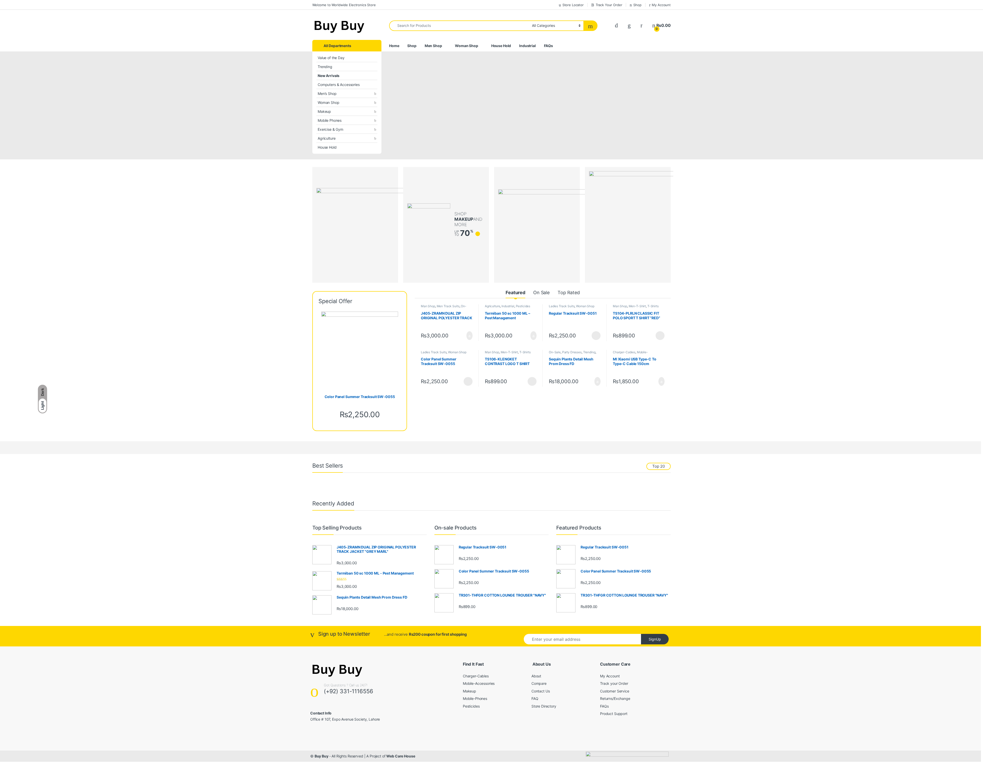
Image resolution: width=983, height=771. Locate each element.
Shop (637, 5)
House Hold (327, 147)
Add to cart (469, 335)
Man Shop (428, 306)
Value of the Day (331, 58)
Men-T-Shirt (637, 306)
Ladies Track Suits (561, 306)
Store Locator (573, 5)
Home (394, 45)
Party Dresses (572, 352)
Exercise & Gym (330, 129)
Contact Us (540, 691)
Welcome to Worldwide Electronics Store (344, 5)
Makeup (324, 111)
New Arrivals (328, 75)
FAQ (534, 698)
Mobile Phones (329, 120)
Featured (515, 292)
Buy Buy (322, 756)
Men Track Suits (448, 306)
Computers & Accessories (339, 84)
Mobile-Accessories (479, 683)
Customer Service (614, 691)
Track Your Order (609, 5)
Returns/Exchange (615, 698)
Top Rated (569, 292)
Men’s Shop (327, 93)
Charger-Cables (624, 352)
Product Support (613, 713)
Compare (539, 683)
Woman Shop (328, 102)
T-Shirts (653, 306)
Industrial (527, 45)
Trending (325, 66)
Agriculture (326, 138)
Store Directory (543, 706)
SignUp (655, 639)
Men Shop (433, 45)
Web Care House (400, 756)
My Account (661, 5)
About (536, 676)
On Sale (541, 292)
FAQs (548, 45)
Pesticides (523, 306)
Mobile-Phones (475, 698)
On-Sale (555, 352)
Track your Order (614, 683)
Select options (595, 335)
